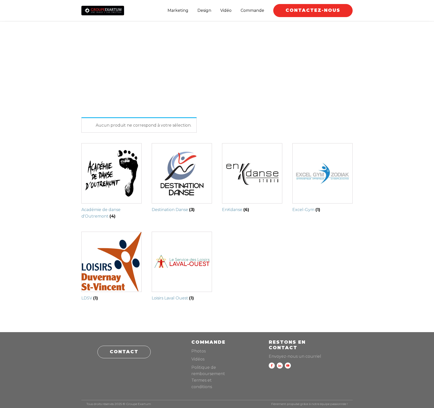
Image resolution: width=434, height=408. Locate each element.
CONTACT (124, 351)
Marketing (178, 10)
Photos (198, 351)
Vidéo (226, 10)
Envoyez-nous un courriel (295, 356)
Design (204, 10)
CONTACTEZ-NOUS (313, 10)
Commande (252, 10)
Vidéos (197, 359)
